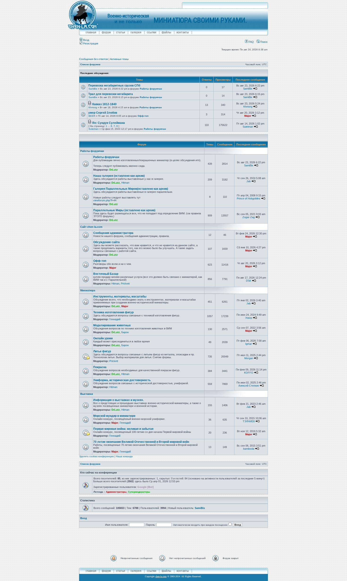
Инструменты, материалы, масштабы (119, 296)
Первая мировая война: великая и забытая (123, 428)
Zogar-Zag (248, 217)
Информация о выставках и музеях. (118, 400)
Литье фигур (102, 351)
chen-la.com (161, 576)
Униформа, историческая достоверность (122, 380)
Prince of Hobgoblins (248, 198)
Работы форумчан (151, 88)
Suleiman (94, 129)
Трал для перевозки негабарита (110, 94)
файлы (166, 32)
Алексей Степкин (248, 385)
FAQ (251, 41)
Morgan (248, 358)
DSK (248, 280)
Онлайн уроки (103, 338)
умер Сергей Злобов (102, 112)
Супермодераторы (139, 492)
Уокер (248, 317)
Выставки (86, 393)
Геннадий (114, 319)
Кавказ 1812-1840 (104, 104)
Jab (248, 181)
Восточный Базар (105, 273)
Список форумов (90, 64)
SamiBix (93, 88)
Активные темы (119, 59)
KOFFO (248, 372)
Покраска (99, 367)
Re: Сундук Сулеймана (108, 123)
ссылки (151, 32)
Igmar (248, 343)
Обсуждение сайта (106, 242)
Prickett (125, 283)
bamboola (248, 448)
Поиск (263, 41)
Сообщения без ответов (93, 59)
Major (247, 115)
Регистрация (90, 43)
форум (106, 32)
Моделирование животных (112, 325)
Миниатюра (87, 290)
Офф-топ (143, 116)
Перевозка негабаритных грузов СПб (114, 85)
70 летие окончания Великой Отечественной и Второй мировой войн (141, 441)
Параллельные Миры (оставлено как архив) (124, 210)
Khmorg (93, 107)
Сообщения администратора (113, 233)
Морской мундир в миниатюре (114, 415)
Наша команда (124, 456)
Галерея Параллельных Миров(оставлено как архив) (130, 188)
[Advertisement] (173, 541)
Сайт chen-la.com (91, 226)
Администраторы (116, 492)
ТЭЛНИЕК (249, 421)
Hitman (125, 182)
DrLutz (113, 169)
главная (91, 32)
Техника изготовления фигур (113, 312)
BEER (92, 116)
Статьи (120, 32)
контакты (183, 32)
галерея (136, 32)
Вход (85, 40)
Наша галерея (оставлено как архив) (119, 175)
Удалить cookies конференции (96, 456)
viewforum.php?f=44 (104, 200)
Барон (125, 332)
